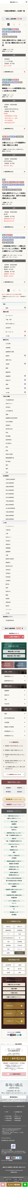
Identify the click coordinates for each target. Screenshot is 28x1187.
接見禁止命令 (9, 429)
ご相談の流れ (14, 993)
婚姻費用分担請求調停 (11, 418)
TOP (7, 1112)
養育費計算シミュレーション (14, 799)
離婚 (4, 29)
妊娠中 (8, 953)
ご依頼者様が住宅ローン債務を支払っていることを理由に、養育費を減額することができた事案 (14, 248)
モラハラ (21, 182)
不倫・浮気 (5, 136)
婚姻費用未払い (11, 31)
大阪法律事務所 (10, 512)
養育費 (9, 82)
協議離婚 (8, 787)
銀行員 (19, 968)
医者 (20, 972)
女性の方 (8, 926)
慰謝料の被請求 (10, 559)
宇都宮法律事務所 (10, 479)
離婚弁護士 (14, 651)
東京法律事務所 (10, 490)
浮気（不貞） (9, 671)
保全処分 (8, 407)
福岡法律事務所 (10, 519)
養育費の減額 (10, 240)
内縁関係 (8, 347)
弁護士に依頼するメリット (14, 997)
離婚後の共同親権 (9, 727)
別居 (5, 699)
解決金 (7, 584)
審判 (7, 468)
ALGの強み (9, 1116)
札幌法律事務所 (13, 37)
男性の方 (20, 926)
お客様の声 (9, 1120)
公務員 (19, 965)
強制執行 (8, 425)
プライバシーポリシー (6, 1137)
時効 (7, 432)
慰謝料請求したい (9, 676)
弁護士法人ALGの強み (14, 984)
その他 (7, 336)
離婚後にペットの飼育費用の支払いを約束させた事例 (14, 89)
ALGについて (18, 1116)
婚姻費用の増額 (10, 351)
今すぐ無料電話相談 (15, 1058)
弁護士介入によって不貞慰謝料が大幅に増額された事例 (14, 143)
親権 (7, 384)
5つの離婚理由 (14, 774)
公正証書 (8, 343)
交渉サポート (9, 403)
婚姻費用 (5, 31)
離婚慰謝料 (8, 930)
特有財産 (8, 577)
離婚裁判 (19, 791)
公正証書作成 (9, 411)
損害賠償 (8, 602)
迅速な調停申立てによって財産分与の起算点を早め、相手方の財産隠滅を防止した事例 (14, 195)
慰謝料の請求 (12, 136)
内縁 (8, 949)
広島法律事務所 (10, 483)
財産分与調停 (9, 454)
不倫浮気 (8, 530)
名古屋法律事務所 (10, 508)
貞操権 (7, 364)
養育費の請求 (15, 82)
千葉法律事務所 (10, 501)
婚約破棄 (8, 945)
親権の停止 (9, 360)
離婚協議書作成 (10, 458)
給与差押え (9, 443)
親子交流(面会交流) (9, 718)
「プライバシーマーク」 (18, 1152)
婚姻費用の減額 (9, 237)
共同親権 (6, 722)
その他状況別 (19, 953)
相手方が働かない (10, 323)
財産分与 (18, 31)
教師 (8, 968)
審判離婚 (8, 791)
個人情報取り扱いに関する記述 (7, 1140)
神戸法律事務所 (10, 494)
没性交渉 (8, 569)
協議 (7, 414)
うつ (8, 934)
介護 (7, 533)
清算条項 (8, 573)
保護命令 (8, 544)
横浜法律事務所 (10, 504)
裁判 (7, 465)
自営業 (8, 972)
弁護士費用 (14, 988)
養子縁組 (8, 461)
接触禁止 (8, 562)
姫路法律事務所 (10, 515)
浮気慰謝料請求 (6, 139)
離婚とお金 (8, 686)
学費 (7, 555)
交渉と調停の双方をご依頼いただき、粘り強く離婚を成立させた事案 (14, 42)
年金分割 (22, 184)
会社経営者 (8, 965)
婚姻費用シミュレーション (14, 804)
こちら (21, 1068)
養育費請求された (9, 735)
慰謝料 (4, 184)
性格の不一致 (15, 29)
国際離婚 (8, 548)
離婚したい (8, 29)
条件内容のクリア (13, 633)
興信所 (7, 606)
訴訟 (7, 447)
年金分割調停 (9, 421)
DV (17, 182)
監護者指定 (9, 439)
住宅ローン (22, 237)
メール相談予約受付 (15, 1074)
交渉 (7, 37)
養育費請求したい (9, 731)
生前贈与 (8, 580)
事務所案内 (14, 1097)
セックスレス (9, 315)
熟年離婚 (5, 34)
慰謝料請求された (9, 681)
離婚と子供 (8, 709)
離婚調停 (19, 787)
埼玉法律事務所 (10, 497)
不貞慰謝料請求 (10, 400)
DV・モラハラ (12, 182)
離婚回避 (8, 372)
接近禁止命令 (9, 566)
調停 (4, 37)
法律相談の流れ (18, 1113)
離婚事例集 (18, 1118)
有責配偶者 (19, 930)
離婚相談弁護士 (14, 1172)
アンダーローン (10, 526)
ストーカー (9, 609)
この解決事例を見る (8, 72)
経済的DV (8, 327)
